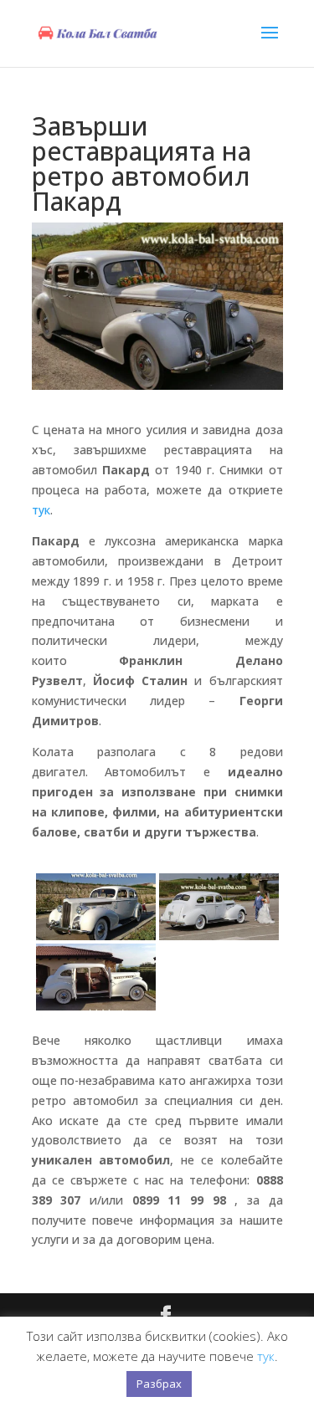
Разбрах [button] (159, 1383)
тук (41, 510)
